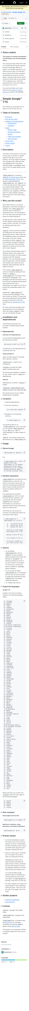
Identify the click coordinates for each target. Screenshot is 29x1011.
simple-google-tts (18, 12)
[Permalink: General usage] (1, 448)
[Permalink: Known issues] (1, 836)
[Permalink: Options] (1, 548)
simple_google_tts (9, 38)
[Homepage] (14, 2)
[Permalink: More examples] (1, 812)
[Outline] (27, 46)
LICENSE (7, 32)
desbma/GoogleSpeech (12, 900)
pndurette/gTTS (10, 902)
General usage (12, 130)
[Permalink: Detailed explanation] (1, 476)
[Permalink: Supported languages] (1, 586)
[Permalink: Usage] (1, 443)
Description (8, 117)
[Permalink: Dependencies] (1, 331)
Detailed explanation (14, 132)
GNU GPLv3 (8, 922)
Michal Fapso (16, 926)
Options (10, 134)
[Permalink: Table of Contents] (1, 113)
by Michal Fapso (11, 177)
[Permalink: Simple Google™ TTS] (1, 100)
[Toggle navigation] (2, 2)
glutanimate (7, 12)
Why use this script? (11, 119)
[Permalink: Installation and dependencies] (1, 318)
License (7, 145)
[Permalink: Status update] (1, 52)
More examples (12, 139)
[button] (24, 344)
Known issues (9, 141)
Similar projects (10, 143)
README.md (8, 35)
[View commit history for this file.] (25, 28)
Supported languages (14, 136)
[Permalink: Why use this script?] (1, 200)
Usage (7, 128)
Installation (11, 125)
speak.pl (7, 41)
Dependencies (12, 123)
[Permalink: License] (1, 906)
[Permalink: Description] (1, 149)
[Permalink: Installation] (1, 399)
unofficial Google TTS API (12, 179)
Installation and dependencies (14, 121)
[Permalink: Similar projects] (1, 895)
